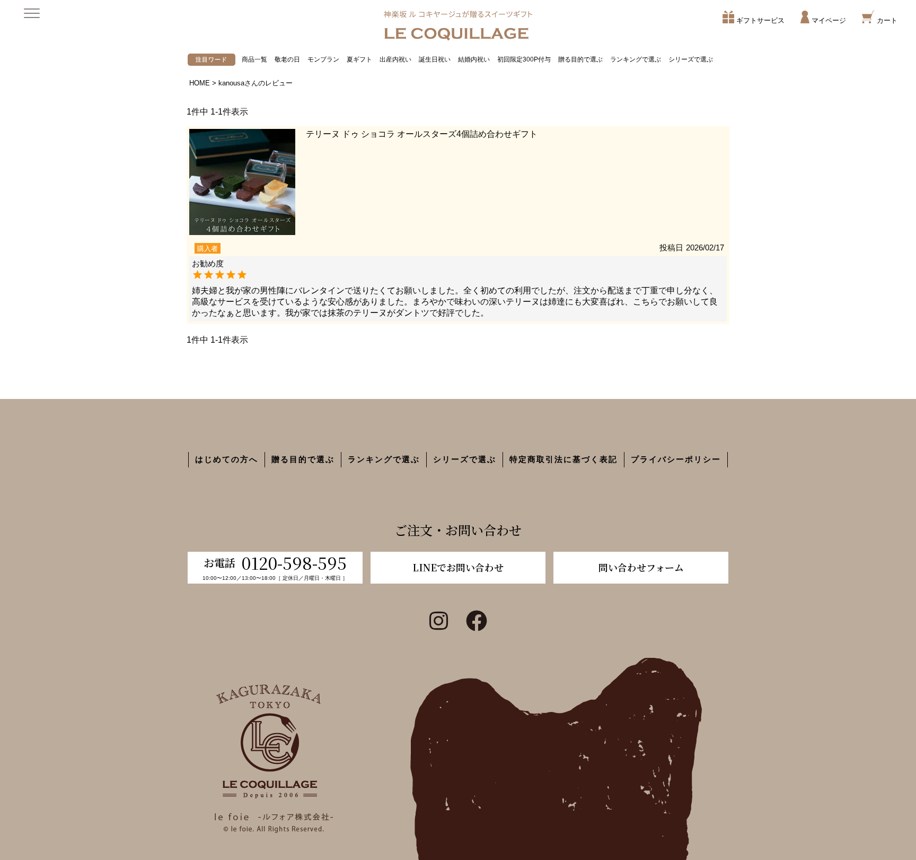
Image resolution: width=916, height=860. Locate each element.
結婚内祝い (474, 59)
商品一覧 (254, 59)
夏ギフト (359, 59)
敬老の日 (287, 59)
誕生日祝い (435, 59)
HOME (199, 83)
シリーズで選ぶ (690, 59)
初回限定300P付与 (524, 59)
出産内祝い (395, 59)
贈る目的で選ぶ (580, 59)
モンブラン (323, 59)
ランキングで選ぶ (635, 59)
